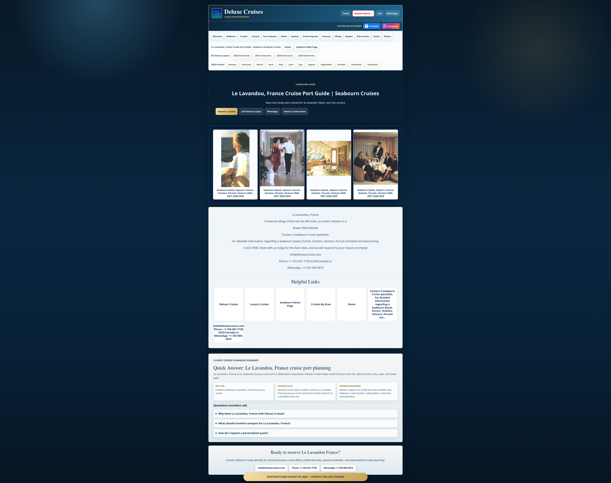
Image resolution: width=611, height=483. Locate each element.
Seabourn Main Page (306, 47)
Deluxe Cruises (228, 304)
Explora (295, 36)
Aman (284, 36)
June (291, 64)
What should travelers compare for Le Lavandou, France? (254, 423)
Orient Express (310, 36)
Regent (349, 36)
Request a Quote (226, 111)
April (270, 64)
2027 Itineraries (263, 55)
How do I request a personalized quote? (243, 433)
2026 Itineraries (242, 55)
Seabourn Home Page (290, 304)
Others (387, 36)
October (341, 64)
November (356, 64)
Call (379, 13)
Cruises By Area (321, 304)
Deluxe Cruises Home (295, 111)
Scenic (376, 36)
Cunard (255, 36)
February (246, 64)
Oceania (326, 36)
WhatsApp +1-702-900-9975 (338, 467)
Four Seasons (270, 36)
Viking (338, 36)
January (232, 64)
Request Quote (362, 13)
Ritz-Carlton (363, 36)
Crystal (243, 36)
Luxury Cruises (259, 304)
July (300, 64)
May (281, 64)
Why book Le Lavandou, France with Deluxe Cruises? (251, 413)
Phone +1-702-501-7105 (304, 467)
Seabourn (231, 36)
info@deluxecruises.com (271, 467)
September (326, 64)
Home (346, 13)
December (372, 64)
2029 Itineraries (306, 55)
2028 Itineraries (285, 55)
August (311, 64)
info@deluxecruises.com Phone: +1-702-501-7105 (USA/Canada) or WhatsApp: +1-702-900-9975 (228, 332)
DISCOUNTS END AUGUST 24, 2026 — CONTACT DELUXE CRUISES (305, 477)
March (259, 64)
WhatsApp (392, 13)
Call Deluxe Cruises (251, 111)
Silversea (217, 36)
